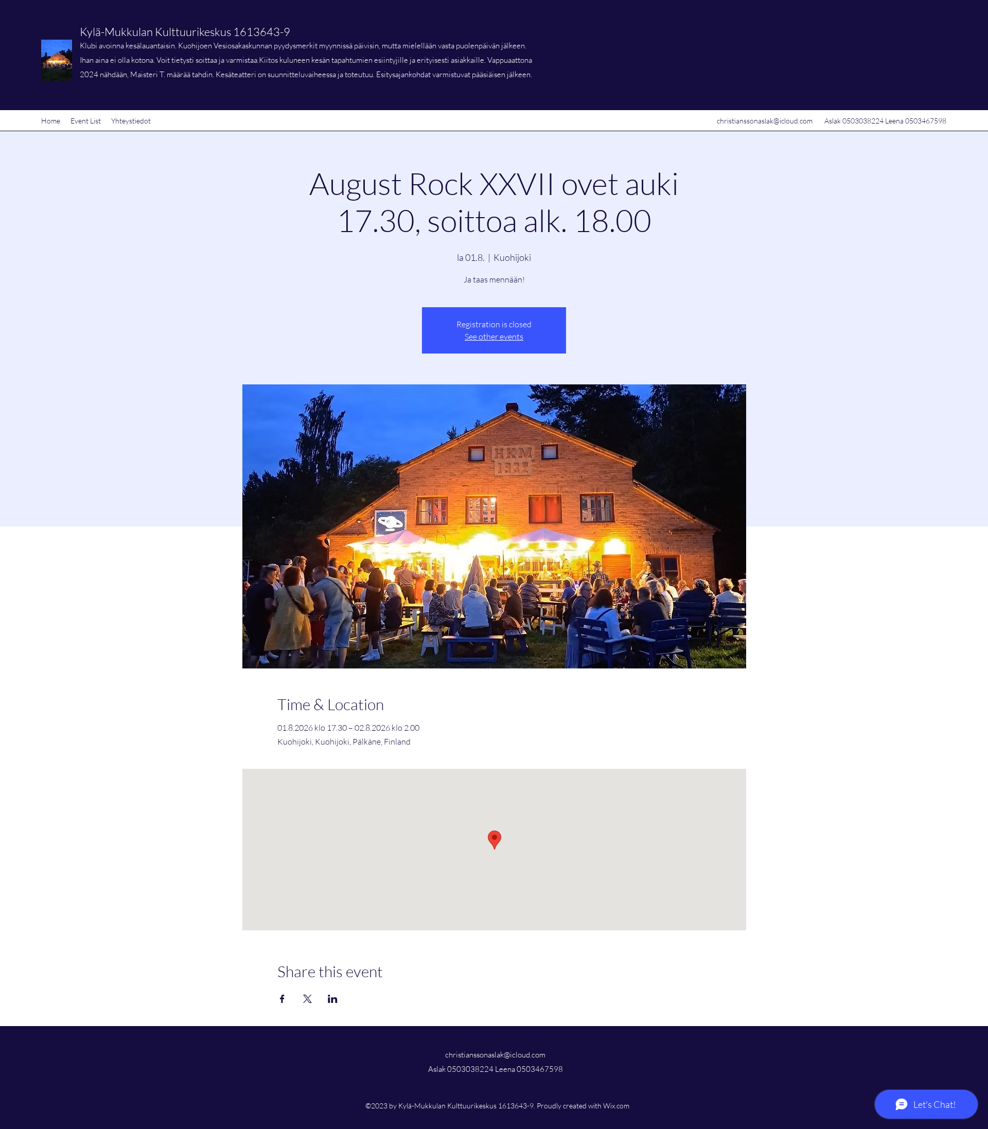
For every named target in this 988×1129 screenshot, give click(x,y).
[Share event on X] (307, 999)
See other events (494, 336)
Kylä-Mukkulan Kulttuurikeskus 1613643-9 (185, 32)
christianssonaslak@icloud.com (765, 120)
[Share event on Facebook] (282, 999)
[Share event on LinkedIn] (333, 999)
